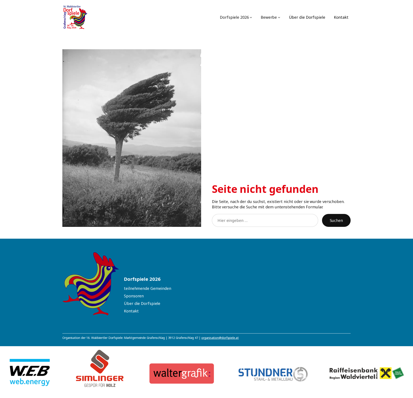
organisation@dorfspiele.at (220, 338)
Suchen (336, 220)
